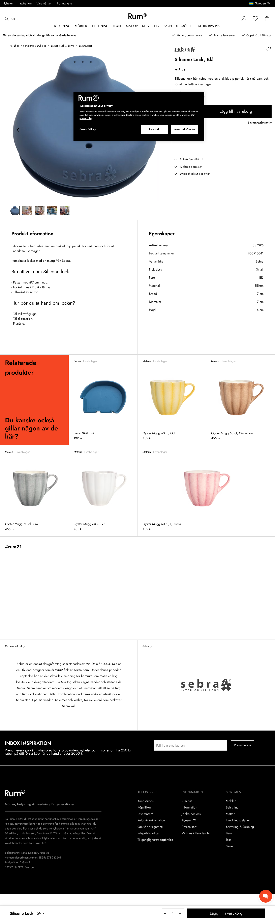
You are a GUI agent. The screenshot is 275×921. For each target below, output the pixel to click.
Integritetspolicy (148, 833)
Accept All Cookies (184, 129)
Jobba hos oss (191, 814)
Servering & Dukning (240, 826)
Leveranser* (145, 814)
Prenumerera (242, 745)
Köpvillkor (144, 807)
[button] (261, 3)
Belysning (232, 807)
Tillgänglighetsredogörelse (155, 839)
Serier (230, 846)
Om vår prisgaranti (150, 826)
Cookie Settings (88, 129)
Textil (229, 839)
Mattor (230, 814)
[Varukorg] (267, 19)
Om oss (187, 801)
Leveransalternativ (260, 123)
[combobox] (260, 3)
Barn (229, 833)
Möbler (231, 801)
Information (189, 807)
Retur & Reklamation (151, 820)
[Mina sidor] (244, 19)
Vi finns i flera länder (196, 833)
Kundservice (146, 801)
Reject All (154, 129)
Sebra (260, 261)
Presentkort (189, 826)
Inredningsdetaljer (238, 820)
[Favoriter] (255, 19)
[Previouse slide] (19, 130)
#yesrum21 (189, 820)
